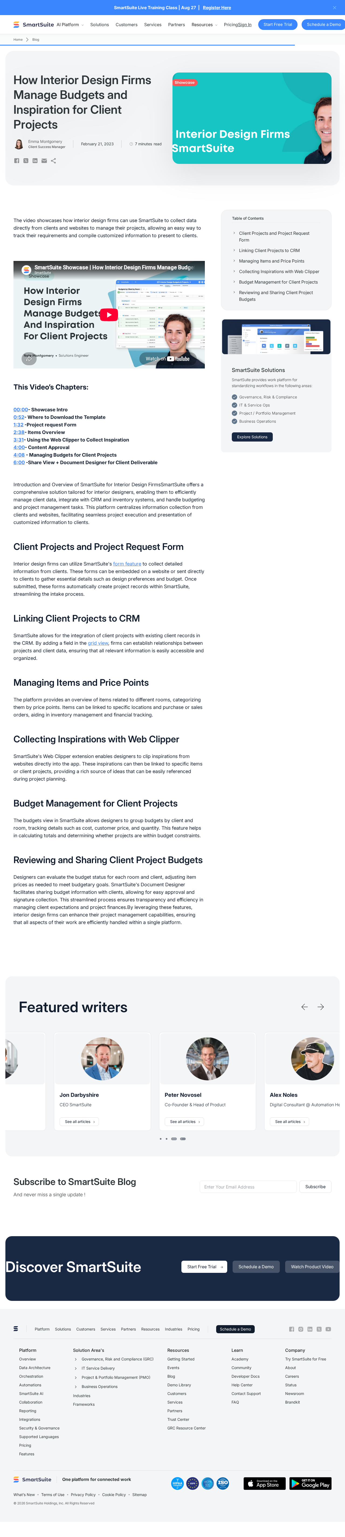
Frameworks (84, 1404)
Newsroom (294, 1393)
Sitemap (139, 1494)
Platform (42, 1329)
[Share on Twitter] (26, 160)
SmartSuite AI (31, 1393)
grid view (98, 643)
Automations (30, 1385)
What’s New (24, 1494)
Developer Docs (246, 1376)
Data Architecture (34, 1367)
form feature (127, 564)
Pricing (231, 24)
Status (290, 1385)
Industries (173, 1329)
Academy (240, 1359)
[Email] (44, 160)
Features (26, 1454)
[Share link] (53, 160)
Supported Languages (39, 1436)
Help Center (242, 1385)
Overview (27, 1359)
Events (173, 1367)
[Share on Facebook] (16, 160)
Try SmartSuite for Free (305, 1359)
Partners (176, 24)
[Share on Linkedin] (35, 160)
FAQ (235, 1402)
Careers (292, 1376)
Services (152, 24)
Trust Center (178, 1419)
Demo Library (179, 1385)
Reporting (27, 1410)
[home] (33, 24)
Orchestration (31, 1376)
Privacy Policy (83, 1494)
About (290, 1367)
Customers (126, 24)
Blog (171, 1376)
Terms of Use (52, 1494)
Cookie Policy (114, 1494)
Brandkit (292, 1402)
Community (241, 1367)
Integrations (29, 1419)
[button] (70, 24)
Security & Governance (39, 1428)
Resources (150, 1329)
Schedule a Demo (235, 1329)
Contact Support (246, 1393)
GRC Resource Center (186, 1428)
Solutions (99, 24)
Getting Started (181, 1359)
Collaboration (30, 1402)
